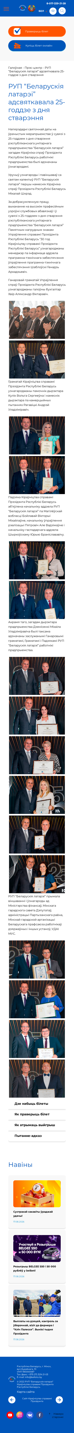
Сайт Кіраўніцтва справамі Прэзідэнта (37, 1399)
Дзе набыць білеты (31, 1104)
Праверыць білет (36, 31)
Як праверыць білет (32, 1114)
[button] (11, 1399)
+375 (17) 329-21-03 (38, 1374)
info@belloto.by (33, 1377)
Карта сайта (25, 1392)
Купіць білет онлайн (39, 45)
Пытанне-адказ (28, 1136)
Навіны (20, 1164)
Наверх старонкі (57, 1415)
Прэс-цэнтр (33, 67)
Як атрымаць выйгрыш (35, 1125)
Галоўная (15, 67)
